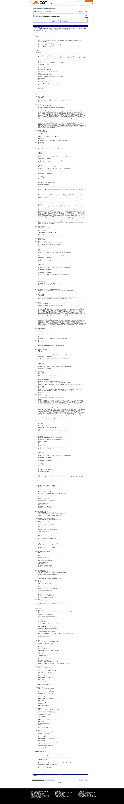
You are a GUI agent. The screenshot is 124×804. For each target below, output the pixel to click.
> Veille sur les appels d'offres (35, 792)
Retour (86, 11)
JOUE (91, 794)
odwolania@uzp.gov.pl (52, 653)
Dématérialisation (92, 792)
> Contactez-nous (81, 791)
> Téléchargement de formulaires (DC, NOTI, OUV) (63, 792)
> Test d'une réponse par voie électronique (61, 796)
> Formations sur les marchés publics (36, 797)
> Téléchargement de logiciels (59, 793)
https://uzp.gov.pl (48, 657)
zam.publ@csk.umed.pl (52, 43)
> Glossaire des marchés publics (59, 795)
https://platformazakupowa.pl (68, 633)
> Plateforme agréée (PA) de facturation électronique (39, 791)
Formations (75, 3)
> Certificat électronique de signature (36, 794)
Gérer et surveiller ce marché (38, 11)
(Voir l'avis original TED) (64, 21)
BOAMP (87, 794)
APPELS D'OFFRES (58, 3)
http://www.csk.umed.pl (50, 631)
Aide (81, 3)
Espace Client (88, 3)
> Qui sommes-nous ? (58, 791)
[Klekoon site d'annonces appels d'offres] (51, 3)
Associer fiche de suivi (50, 11)
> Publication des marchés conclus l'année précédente (39, 796)
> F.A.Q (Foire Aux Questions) (59, 794)
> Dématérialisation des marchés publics (37, 793)
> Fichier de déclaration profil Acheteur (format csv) (87, 796)
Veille (87, 792)
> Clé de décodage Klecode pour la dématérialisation (39, 795)
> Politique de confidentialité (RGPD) (84, 793)
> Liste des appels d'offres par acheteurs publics (86, 795)
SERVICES (67, 3)
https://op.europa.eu (49, 745)
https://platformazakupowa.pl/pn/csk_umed (55, 634)
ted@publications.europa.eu (53, 742)
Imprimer (81, 11)
